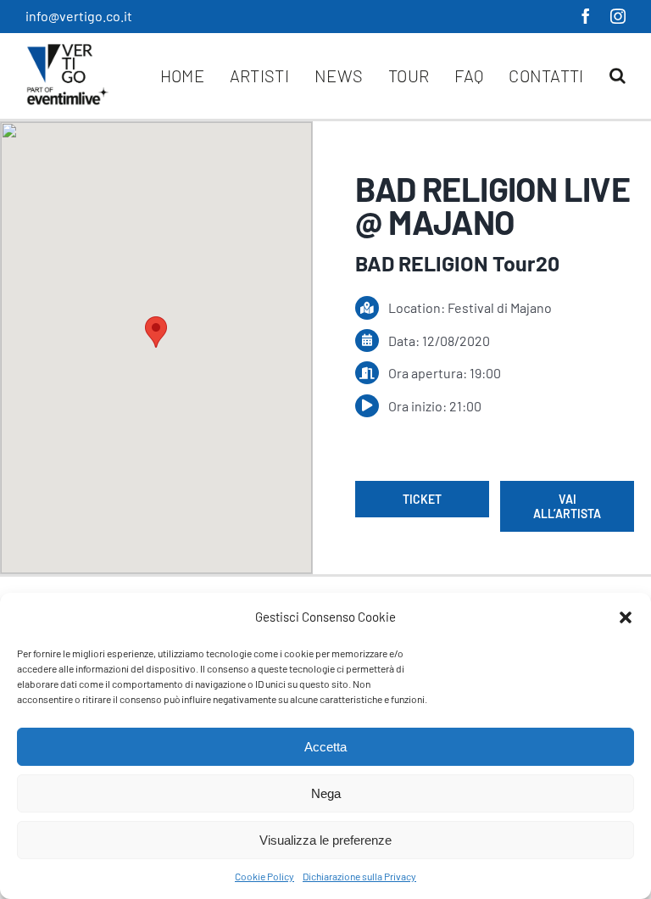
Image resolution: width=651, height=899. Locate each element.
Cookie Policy (264, 876)
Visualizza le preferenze (325, 840)
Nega (326, 793)
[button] (625, 617)
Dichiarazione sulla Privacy (359, 876)
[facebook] (585, 16)
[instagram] (618, 16)
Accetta (325, 747)
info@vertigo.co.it (78, 16)
